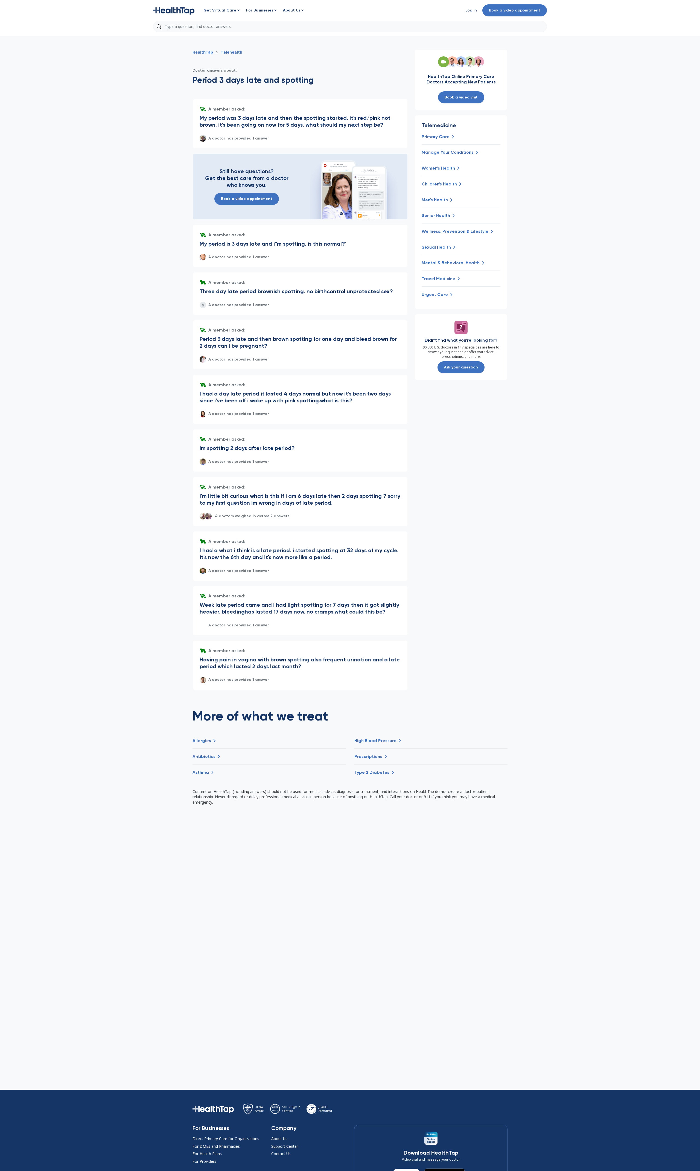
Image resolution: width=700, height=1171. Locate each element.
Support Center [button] (284, 1146)
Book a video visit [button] (461, 97)
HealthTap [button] (202, 52)
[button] (174, 10)
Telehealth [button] (231, 52)
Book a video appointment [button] (514, 10)
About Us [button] (279, 1138)
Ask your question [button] (461, 367)
